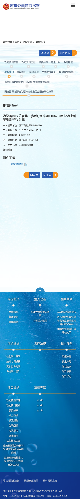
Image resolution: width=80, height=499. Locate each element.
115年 (40, 400)
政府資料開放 (13, 405)
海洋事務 (66, 371)
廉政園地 (13, 435)
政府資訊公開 (13, 400)
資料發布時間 (13, 366)
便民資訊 (27, 42)
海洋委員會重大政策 (40, 313)
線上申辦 (13, 415)
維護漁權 (66, 356)
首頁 (17, 42)
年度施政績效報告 (66, 312)
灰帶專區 (40, 387)
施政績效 (66, 299)
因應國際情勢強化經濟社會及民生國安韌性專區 (13, 461)
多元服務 (13, 420)
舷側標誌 (13, 322)
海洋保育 (66, 376)
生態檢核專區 (13, 440)
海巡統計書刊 (13, 371)
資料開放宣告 (50, 480)
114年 (40, 405)
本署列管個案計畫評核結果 (66, 330)
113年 (40, 410)
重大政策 (40, 299)
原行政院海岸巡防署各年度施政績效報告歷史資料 (66, 320)
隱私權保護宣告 (11, 480)
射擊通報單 (17, 164)
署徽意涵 (13, 317)
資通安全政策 (31, 480)
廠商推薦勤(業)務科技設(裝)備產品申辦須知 (13, 449)
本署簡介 (13, 312)
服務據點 (13, 410)
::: (0, 44)
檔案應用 (13, 430)
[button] (73, 6)
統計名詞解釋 (13, 361)
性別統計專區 (13, 356)
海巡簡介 (13, 299)
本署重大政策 (40, 320)
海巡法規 (40, 343)
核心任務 (66, 343)
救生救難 (66, 361)
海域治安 (66, 366)
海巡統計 (13, 343)
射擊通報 (40, 42)
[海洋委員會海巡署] (33, 6)
